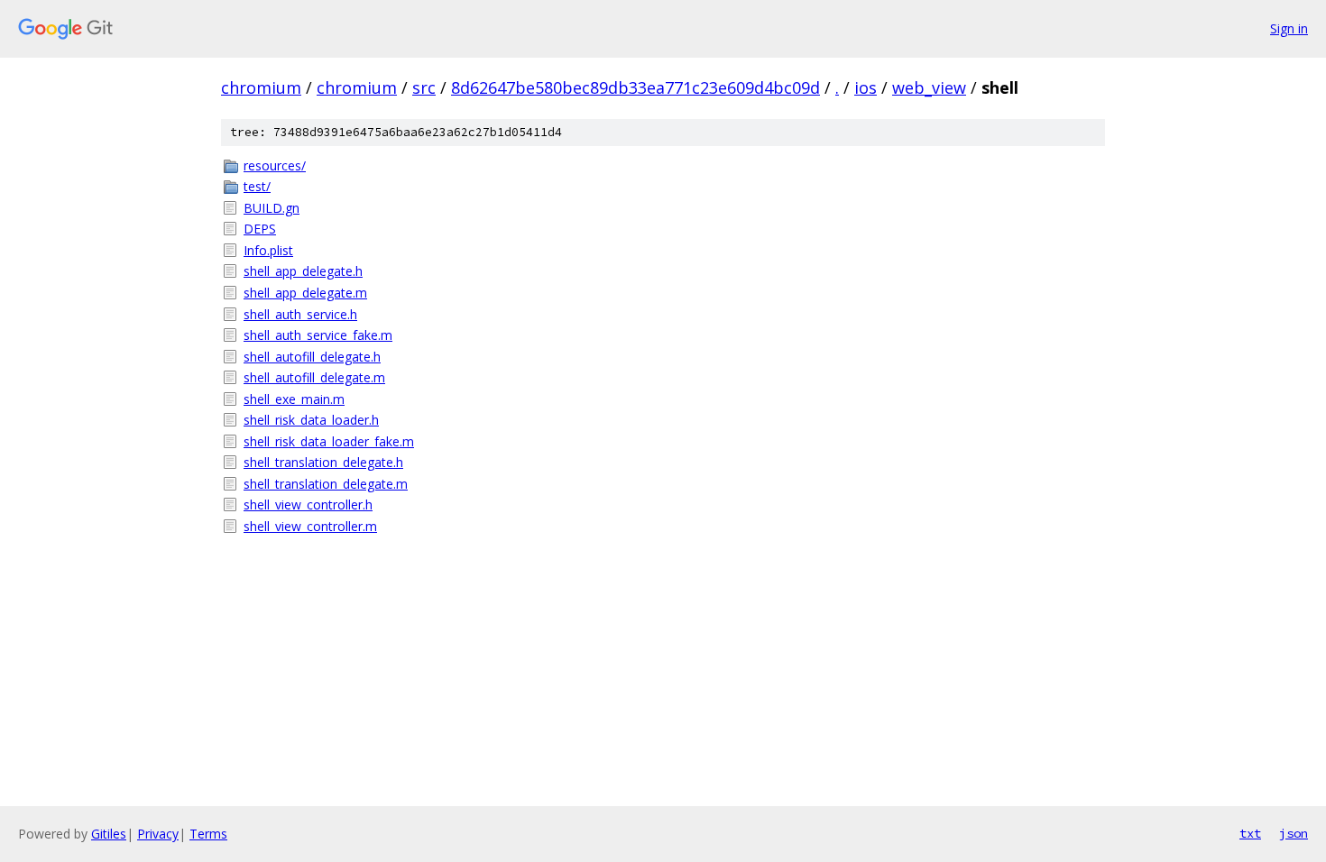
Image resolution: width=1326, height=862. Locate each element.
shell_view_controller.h (308, 504)
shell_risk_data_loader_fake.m (329, 441)
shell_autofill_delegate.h (312, 356)
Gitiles (108, 833)
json (1293, 833)
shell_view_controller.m (310, 526)
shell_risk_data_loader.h (311, 419)
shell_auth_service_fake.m (318, 335)
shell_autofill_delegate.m (314, 377)
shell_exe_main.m (294, 399)
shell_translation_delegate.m (326, 483)
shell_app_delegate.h (303, 271)
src (424, 87)
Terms (208, 833)
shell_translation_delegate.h (323, 462)
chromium (261, 87)
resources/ (275, 165)
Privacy (158, 833)
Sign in (1289, 28)
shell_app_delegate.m (305, 292)
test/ (257, 186)
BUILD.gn (271, 207)
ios (865, 87)
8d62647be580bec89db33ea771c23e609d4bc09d (635, 87)
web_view (929, 87)
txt (1250, 833)
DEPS (260, 228)
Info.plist (268, 250)
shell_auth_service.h (300, 314)
